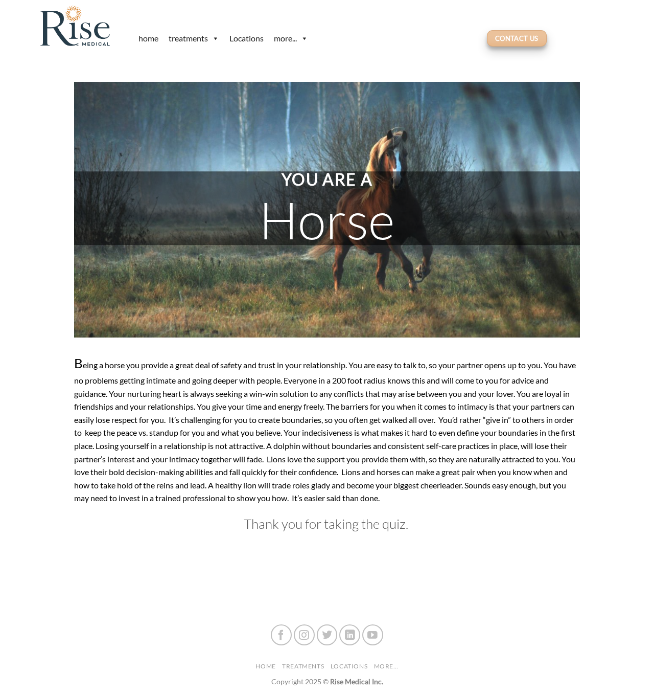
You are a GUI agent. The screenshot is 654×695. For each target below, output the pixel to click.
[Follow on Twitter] (327, 634)
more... (285, 38)
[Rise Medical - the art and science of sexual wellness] (79, 25)
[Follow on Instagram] (304, 634)
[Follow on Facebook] (281, 634)
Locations (246, 38)
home (148, 38)
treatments (188, 38)
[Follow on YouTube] (372, 634)
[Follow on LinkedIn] (349, 634)
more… (386, 666)
